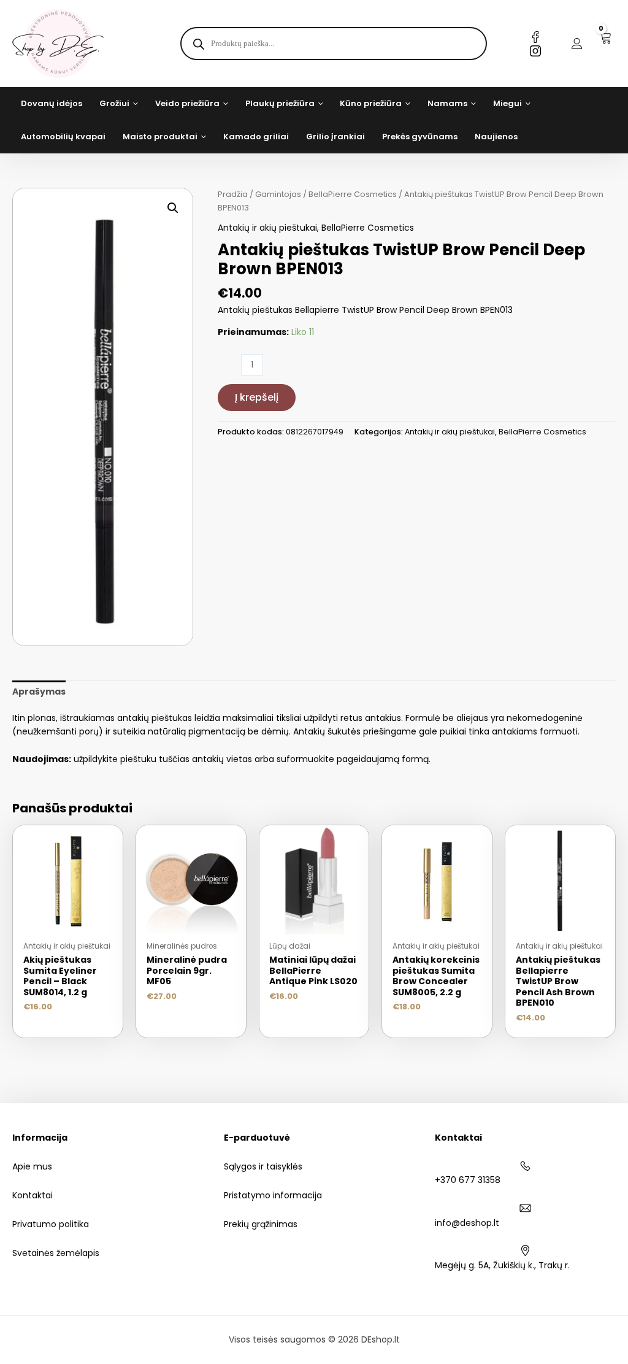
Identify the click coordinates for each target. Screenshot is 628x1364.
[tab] (39, 691)
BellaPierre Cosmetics (352, 194)
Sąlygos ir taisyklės (263, 1166)
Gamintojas (278, 194)
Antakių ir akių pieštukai (267, 228)
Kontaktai (32, 1195)
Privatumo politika (50, 1224)
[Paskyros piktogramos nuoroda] (577, 43)
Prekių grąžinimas (260, 1224)
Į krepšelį (256, 397)
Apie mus (32, 1166)
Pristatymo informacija (273, 1195)
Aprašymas (39, 691)
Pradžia (233, 194)
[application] (133, 104)
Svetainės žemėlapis (55, 1253)
